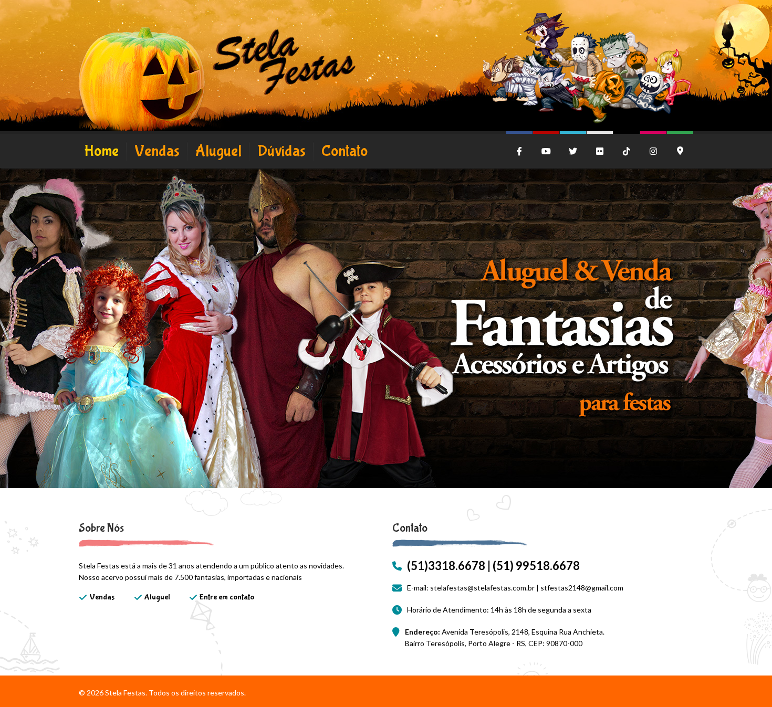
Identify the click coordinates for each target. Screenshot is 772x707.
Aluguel (218, 151)
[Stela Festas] (217, 81)
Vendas (157, 151)
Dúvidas (281, 151)
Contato (344, 151)
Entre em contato (227, 597)
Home (101, 151)
